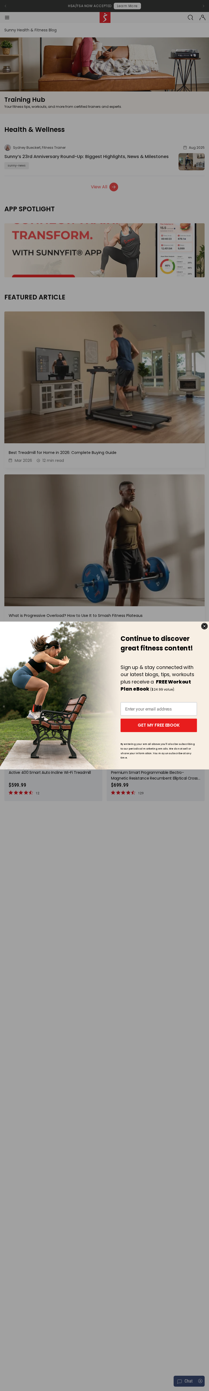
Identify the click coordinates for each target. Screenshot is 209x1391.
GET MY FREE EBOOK (159, 725)
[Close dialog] (204, 626)
